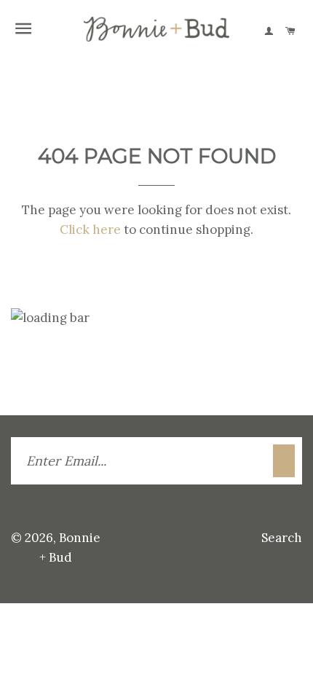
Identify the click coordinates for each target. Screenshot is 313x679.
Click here (90, 229)
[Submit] (284, 460)
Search (281, 538)
